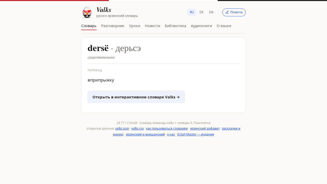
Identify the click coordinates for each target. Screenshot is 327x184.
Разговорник (112, 25)
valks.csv (137, 128)
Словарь (89, 25)
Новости (152, 25)
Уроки (134, 25)
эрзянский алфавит (205, 128)
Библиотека (175, 25)
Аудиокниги (201, 25)
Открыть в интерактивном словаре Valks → (136, 96)
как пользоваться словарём (167, 128)
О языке (224, 25)
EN (211, 12)
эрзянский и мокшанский (145, 134)
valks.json (122, 128)
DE (202, 12)
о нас (171, 134)
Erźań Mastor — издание (195, 134)
